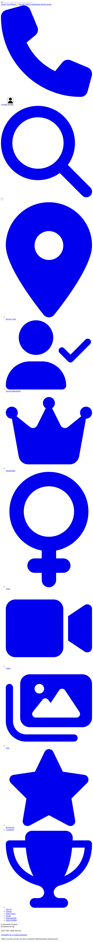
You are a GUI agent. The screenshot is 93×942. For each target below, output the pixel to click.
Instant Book (40, 4)
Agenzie (48, 4)
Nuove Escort (6, 4)
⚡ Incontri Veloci (23, 4)
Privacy (10, 935)
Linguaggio (22, 935)
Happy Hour (11, 914)
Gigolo (32, 4)
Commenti (10, 830)
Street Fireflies (11, 920)
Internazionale (11, 918)
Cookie (15, 935)
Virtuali (9, 911)
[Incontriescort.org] (17, 2)
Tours (14, 4)
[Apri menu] (2, 199)
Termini (4, 935)
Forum (8, 916)
